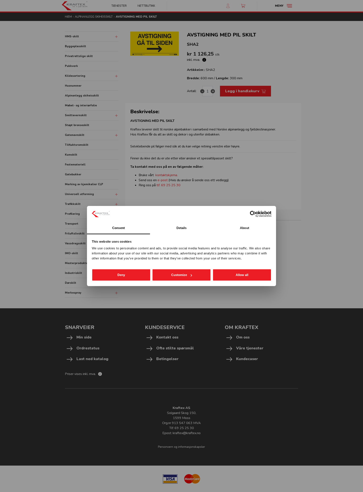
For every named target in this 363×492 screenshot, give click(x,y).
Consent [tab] (118, 228)
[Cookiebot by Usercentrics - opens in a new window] (253, 214)
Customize (179, 275)
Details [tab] (181, 228)
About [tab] (244, 228)
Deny (121, 275)
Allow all (242, 275)
